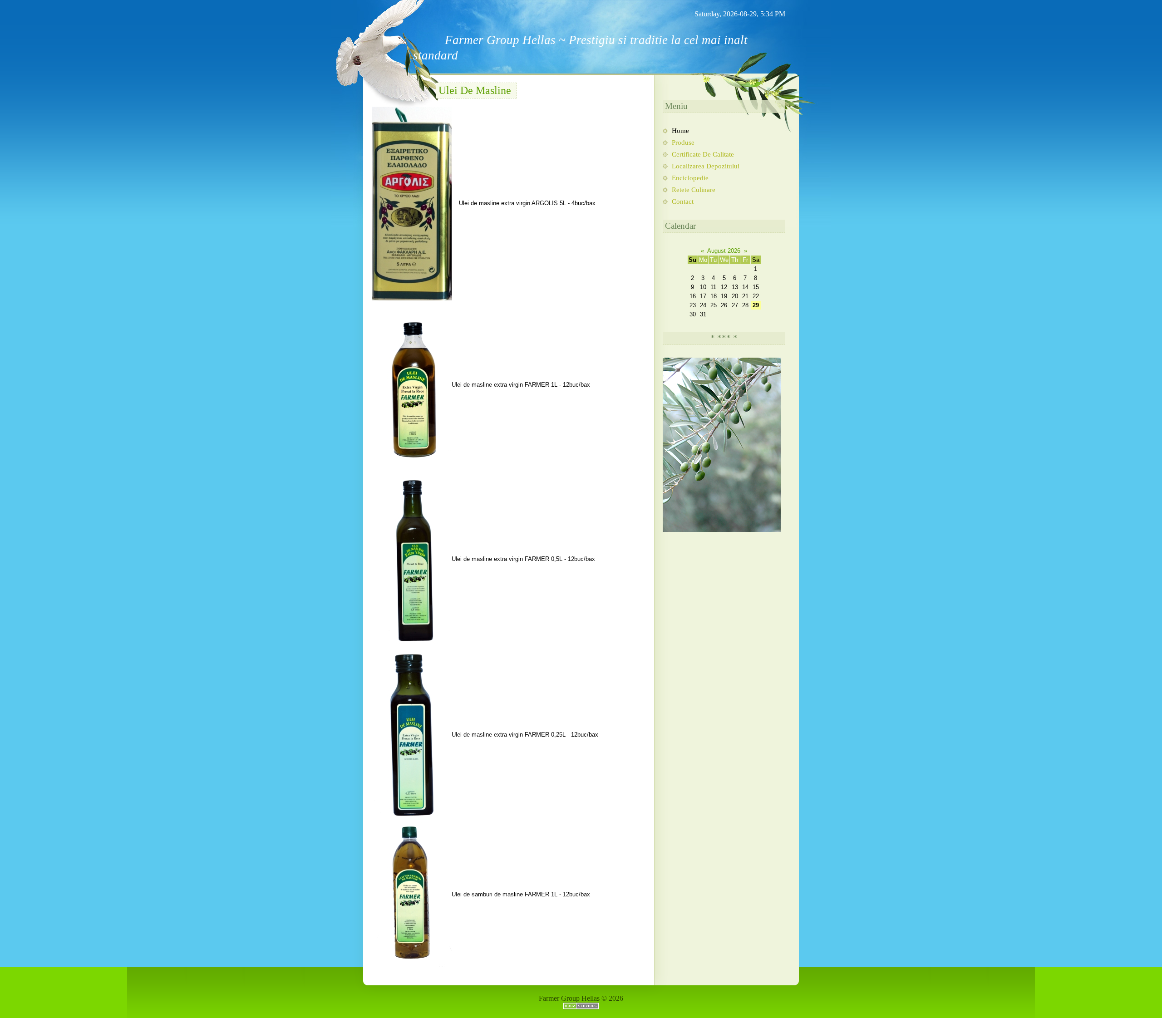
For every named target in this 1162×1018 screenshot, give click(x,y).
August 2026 (723, 250)
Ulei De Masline (474, 90)
